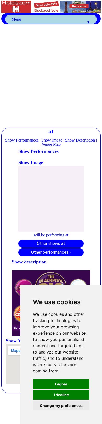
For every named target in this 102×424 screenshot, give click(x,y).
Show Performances (21, 140)
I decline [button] (61, 395)
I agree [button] (61, 384)
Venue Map (51, 144)
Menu (50, 20)
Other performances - (51, 252)
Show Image (51, 140)
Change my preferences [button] (61, 405)
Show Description (80, 140)
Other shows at (51, 243)
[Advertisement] (51, 75)
